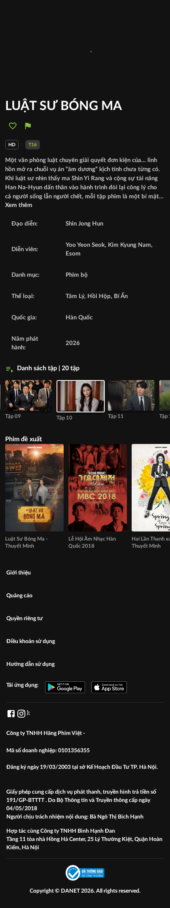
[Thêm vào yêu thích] (13, 126)
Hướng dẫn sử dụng (30, 664)
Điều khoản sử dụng (30, 641)
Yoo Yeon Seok (85, 245)
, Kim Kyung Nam (128, 245)
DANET (71, 891)
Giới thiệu (18, 573)
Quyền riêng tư (24, 618)
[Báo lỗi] (28, 126)
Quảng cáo (19, 595)
